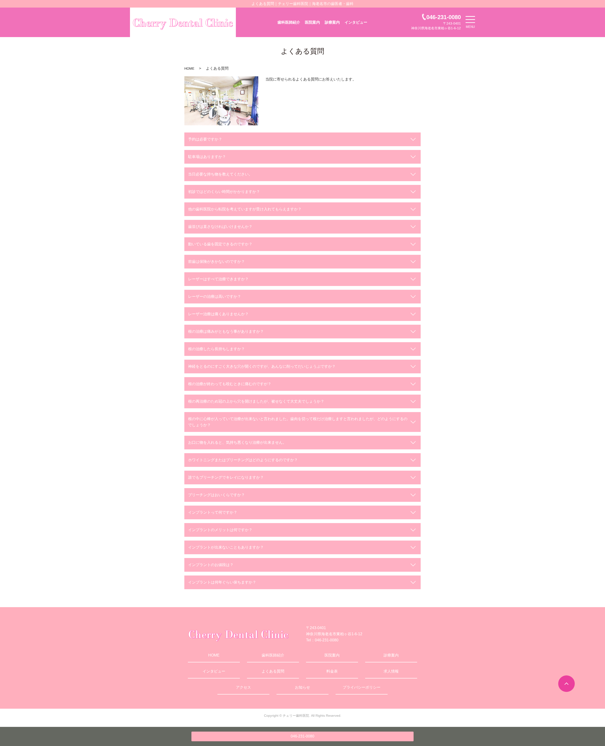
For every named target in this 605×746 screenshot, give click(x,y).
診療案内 (332, 22)
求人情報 (391, 671)
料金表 (332, 671)
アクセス (243, 687)
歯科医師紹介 (288, 22)
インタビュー (356, 22)
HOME (189, 68)
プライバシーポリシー (361, 687)
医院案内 (312, 22)
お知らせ (302, 687)
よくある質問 (273, 671)
